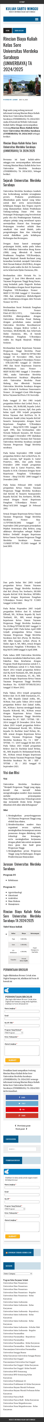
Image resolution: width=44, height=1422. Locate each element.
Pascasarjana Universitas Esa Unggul (19, 1362)
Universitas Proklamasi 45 (14, 1381)
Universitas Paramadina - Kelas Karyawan (21, 1343)
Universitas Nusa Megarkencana (17, 1403)
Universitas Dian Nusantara (15, 1283)
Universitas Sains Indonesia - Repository (21, 1311)
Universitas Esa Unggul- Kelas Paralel (19, 1368)
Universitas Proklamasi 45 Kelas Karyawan (21, 1384)
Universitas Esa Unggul (13, 1358)
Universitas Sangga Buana (14, 1352)
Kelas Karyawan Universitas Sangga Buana (21, 1355)
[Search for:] (22, 1149)
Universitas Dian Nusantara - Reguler (19, 1292)
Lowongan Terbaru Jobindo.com (19, 1252)
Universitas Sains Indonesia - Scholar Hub (21, 1327)
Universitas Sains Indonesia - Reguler (19, 1330)
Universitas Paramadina (13, 1333)
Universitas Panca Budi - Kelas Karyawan (21, 1400)
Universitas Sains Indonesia (15, 1302)
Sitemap (22, 2)
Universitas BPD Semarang (15, 1371)
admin (15, 100)
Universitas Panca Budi (13, 1396)
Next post (20, 1128)
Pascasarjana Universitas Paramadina (19, 1349)
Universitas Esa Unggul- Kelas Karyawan (20, 1365)
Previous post (23, 1125)
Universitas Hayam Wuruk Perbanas (19, 1387)
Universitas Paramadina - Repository (19, 1336)
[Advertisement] (22, 565)
